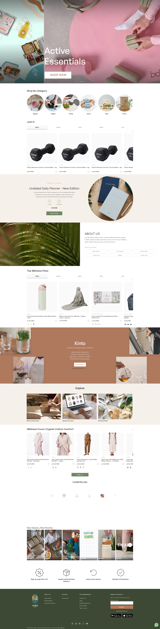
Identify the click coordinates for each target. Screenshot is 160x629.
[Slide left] (128, 131)
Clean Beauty (96, 251)
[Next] (115, 495)
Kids (123, 127)
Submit (122, 607)
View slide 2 (82, 80)
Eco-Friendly (120, 251)
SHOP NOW (54, 213)
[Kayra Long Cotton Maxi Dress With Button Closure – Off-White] (113, 444)
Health (101, 127)
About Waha (47, 598)
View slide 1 (78, 80)
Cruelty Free (96, 255)
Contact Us (83, 598)
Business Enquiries (49, 603)
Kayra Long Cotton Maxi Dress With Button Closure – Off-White (112, 460)
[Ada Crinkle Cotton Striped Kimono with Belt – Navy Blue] (38, 444)
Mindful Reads (48, 600)
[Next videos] (130, 545)
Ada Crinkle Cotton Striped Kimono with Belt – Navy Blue (38, 460)
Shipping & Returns (85, 603)
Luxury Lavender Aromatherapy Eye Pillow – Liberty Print (105, 316)
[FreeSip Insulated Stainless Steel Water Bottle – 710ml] (42, 297)
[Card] (44, 406)
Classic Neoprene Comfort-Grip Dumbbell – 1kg (42, 167)
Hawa (80, 343)
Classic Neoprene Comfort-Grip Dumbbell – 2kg (74, 167)
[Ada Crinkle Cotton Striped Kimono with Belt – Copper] (63, 444)
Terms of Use (83, 608)
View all (80, 474)
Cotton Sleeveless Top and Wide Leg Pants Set (87, 460)
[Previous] (45, 495)
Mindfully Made (103, 421)
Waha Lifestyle (33, 627)
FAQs (81, 600)
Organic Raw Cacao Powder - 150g (96, 516)
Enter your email (114, 600)
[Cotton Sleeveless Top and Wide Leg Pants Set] (88, 444)
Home (80, 127)
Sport (37, 127)
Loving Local (144, 255)
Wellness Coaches (68, 421)
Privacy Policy (83, 605)
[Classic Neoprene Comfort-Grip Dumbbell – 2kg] (74, 148)
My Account (65, 598)
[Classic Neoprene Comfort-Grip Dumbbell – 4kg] (107, 148)
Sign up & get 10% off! (39, 579)
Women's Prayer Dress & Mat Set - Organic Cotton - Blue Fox (72, 316)
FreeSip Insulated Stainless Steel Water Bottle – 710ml (42, 316)
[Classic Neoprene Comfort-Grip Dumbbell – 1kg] (42, 148)
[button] (35, 545)
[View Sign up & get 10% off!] (39, 573)
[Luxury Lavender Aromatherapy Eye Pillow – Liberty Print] (107, 297)
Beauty (59, 127)
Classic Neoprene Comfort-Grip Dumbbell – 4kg (107, 167)
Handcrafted (144, 251)
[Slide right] (131, 131)
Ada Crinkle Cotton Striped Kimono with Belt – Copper (63, 460)
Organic (120, 255)
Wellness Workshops (33, 421)
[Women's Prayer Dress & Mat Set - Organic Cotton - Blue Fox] (74, 297)
